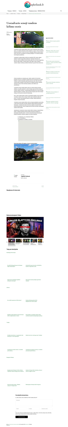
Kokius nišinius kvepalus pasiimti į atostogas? (52, 46)
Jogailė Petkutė (9, 32)
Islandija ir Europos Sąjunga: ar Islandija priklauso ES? (53, 97)
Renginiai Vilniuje (10, 357)
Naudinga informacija (11, 252)
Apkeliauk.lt (27, 424)
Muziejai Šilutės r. (24, 13)
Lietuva (8, 287)
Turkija (8, 322)
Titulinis (7, 13)
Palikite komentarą (10, 34)
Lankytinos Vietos (13, 13)
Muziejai (18, 13)
